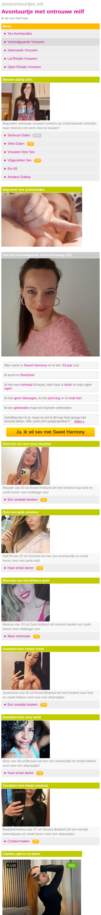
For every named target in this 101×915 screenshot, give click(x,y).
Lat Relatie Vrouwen (22, 59)
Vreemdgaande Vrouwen (26, 42)
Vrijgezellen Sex (20, 160)
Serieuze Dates (19, 135)
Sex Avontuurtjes (20, 34)
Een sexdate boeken (23, 499)
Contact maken (19, 841)
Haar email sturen (21, 568)
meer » (79, 421)
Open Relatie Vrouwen (24, 67)
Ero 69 (12, 169)
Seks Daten (16, 144)
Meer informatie (19, 636)
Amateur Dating (19, 177)
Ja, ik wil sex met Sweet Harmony (50, 431)
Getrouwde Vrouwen (23, 50)
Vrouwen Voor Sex (21, 152)
